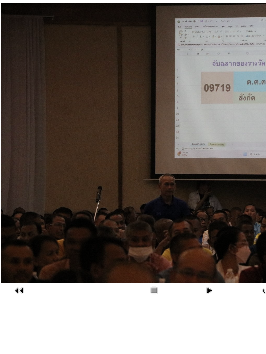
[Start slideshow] (209, 295)
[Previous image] (19, 295)
